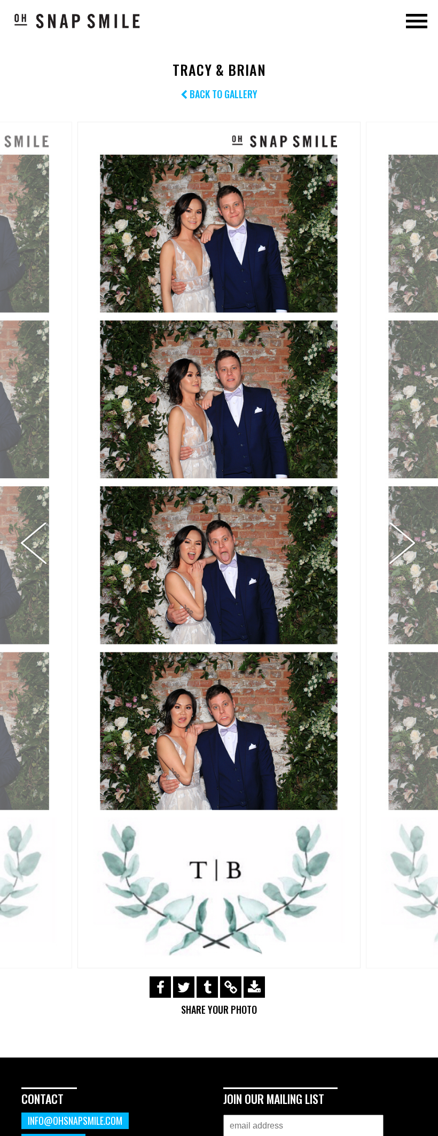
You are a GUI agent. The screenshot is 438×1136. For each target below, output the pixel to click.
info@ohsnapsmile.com (75, 1120)
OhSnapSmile (77, 20)
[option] (219, 545)
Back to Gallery (222, 94)
